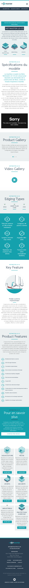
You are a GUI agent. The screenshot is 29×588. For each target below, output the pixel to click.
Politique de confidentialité (14, 566)
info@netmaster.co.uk (14, 546)
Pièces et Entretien (11, 562)
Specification (25, 8)
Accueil (9, 560)
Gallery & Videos (15, 8)
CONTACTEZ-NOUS (13, 434)
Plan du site (20, 568)
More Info (7, 472)
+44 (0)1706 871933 (15, 548)
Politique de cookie (10, 568)
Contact (20, 562)
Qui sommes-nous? (17, 560)
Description (6, 8)
